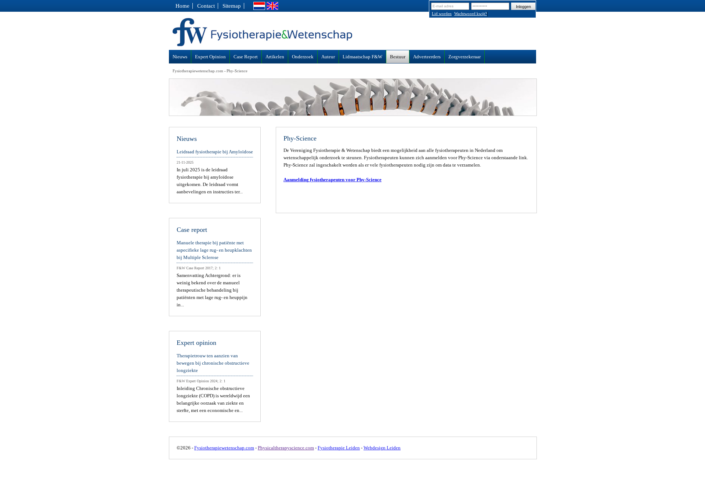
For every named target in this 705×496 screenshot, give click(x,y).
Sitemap (232, 6)
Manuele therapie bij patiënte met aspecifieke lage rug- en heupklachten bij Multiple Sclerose (214, 250)
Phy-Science (237, 71)
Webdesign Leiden (382, 448)
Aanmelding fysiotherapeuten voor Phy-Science (332, 179)
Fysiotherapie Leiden (339, 448)
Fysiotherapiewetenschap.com (198, 71)
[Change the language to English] (272, 8)
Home (182, 6)
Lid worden (442, 13)
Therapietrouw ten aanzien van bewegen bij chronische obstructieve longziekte (213, 363)
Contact (206, 6)
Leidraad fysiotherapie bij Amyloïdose (215, 151)
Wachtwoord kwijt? (470, 13)
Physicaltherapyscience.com (286, 448)
